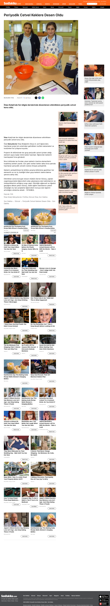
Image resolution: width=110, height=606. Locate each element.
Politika (8, 7)
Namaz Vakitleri (76, 595)
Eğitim (94, 7)
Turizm (86, 7)
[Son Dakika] (12, 3)
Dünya (39, 595)
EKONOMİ (56, 4)
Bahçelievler (12, 144)
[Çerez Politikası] (58, 605)
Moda (52, 7)
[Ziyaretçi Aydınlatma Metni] (83, 605)
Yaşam (70, 7)
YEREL (80, 4)
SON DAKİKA (29, 4)
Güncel (33, 595)
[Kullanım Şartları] (27, 605)
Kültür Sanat (35, 7)
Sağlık (77, 7)
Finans (16, 7)
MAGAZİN (72, 4)
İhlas (5, 137)
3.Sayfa (102, 7)
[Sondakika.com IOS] (104, 596)
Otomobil (60, 7)
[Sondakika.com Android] (104, 600)
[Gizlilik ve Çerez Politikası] (47, 605)
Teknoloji (25, 7)
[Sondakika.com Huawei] (104, 603)
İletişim (12, 600)
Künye (16, 600)
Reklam (9, 600)
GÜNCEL (39, 4)
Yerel (62, 595)
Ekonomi (45, 595)
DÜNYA (47, 4)
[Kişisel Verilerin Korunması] (69, 605)
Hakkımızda (4, 600)
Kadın (44, 7)
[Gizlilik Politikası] (36, 605)
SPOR (64, 4)
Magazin (56, 595)
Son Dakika (26, 595)
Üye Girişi (102, 3)
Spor (50, 595)
